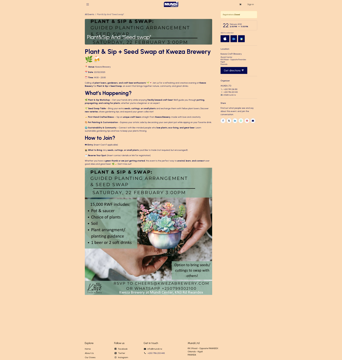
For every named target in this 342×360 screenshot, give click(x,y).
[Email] (252, 120)
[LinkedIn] (235, 120)
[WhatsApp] (240, 120)
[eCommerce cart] (240, 4)
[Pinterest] (246, 120)
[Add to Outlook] (233, 38)
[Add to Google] (241, 38)
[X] (229, 120)
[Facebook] (223, 120)
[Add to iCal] (225, 38)
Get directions (232, 70)
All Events (89, 14)
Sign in (250, 4)
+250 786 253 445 (156, 353)
